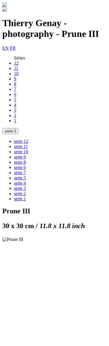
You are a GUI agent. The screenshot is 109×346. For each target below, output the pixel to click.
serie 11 (21, 146)
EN (5, 48)
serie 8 (20, 162)
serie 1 (20, 198)
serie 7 (20, 172)
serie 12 (21, 141)
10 (16, 73)
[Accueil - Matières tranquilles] (4, 5)
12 (16, 63)
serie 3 (20, 188)
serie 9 (20, 156)
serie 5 (20, 177)
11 (16, 68)
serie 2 (10, 131)
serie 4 (20, 183)
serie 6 (20, 167)
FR (13, 48)
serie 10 (21, 151)
